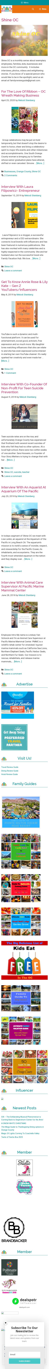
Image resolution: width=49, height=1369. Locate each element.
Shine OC (36, 171)
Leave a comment (13, 270)
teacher (26, 472)
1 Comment (10, 373)
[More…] (40, 163)
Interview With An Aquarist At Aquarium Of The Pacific (23, 489)
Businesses (10, 171)
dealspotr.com (24, 1307)
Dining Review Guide (9, 771)
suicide (17, 472)
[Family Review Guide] (6, 9)
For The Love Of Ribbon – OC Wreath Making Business (23, 93)
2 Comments (10, 175)
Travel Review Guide (9, 767)
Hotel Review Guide (9, 774)
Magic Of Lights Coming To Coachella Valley (20, 1133)
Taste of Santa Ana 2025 (12, 1137)
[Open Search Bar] (33, 9)
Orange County (23, 171)
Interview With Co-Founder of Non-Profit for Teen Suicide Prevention (24, 388)
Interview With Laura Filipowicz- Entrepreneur (20, 188)
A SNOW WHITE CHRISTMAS (13, 1123)
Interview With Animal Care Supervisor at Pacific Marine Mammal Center (22, 586)
